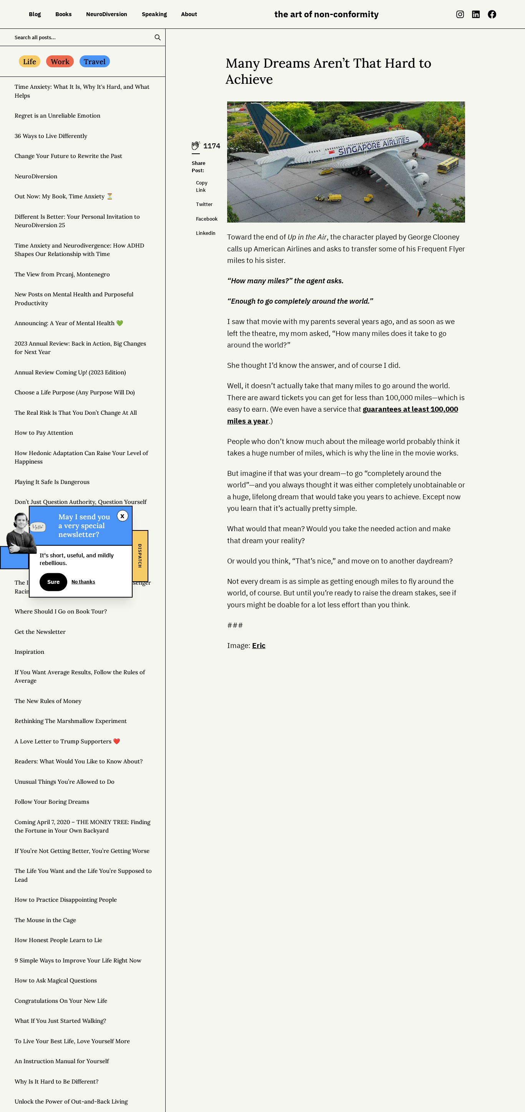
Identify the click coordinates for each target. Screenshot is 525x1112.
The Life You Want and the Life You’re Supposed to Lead (83, 875)
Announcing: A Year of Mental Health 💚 (69, 323)
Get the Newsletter (40, 631)
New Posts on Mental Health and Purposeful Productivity (74, 299)
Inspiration (29, 651)
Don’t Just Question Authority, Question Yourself (80, 501)
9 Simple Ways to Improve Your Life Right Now (78, 960)
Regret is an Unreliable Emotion (57, 115)
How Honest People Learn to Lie (58, 940)
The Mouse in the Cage (45, 920)
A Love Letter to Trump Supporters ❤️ (67, 741)
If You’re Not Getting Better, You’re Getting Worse (82, 850)
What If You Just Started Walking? (60, 1020)
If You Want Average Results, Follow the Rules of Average (80, 676)
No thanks (83, 581)
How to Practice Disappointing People (66, 899)
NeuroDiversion (36, 176)
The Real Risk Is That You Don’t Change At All (76, 412)
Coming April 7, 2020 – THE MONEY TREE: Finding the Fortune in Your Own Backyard (82, 826)
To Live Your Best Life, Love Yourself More (72, 1041)
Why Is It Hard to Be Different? (56, 1081)
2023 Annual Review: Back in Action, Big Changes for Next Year (80, 348)
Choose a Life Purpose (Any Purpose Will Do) (75, 392)
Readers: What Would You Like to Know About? (79, 761)
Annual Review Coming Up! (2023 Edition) (70, 372)
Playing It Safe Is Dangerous (52, 481)
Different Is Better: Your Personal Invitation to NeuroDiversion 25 (77, 221)
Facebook (198, 219)
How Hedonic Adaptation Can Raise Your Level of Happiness (81, 457)
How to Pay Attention (44, 432)
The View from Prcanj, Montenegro (62, 274)
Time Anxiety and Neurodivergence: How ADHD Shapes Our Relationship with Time (79, 250)
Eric (259, 645)
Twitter (198, 204)
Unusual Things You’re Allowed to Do (65, 781)
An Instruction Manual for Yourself (62, 1061)
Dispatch (140, 556)
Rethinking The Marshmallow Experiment (71, 721)
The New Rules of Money (48, 701)
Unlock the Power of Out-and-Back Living (71, 1101)
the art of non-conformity (326, 14)
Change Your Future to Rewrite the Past (68, 156)
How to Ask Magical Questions (56, 980)
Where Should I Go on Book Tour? (61, 611)
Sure (53, 581)
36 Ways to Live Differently (51, 136)
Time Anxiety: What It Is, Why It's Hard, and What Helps (82, 91)
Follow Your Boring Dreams (52, 801)
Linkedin (198, 233)
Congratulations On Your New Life (61, 1000)
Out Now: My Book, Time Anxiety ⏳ (64, 196)
